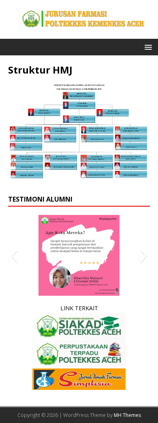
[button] (147, 47)
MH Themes (127, 415)
